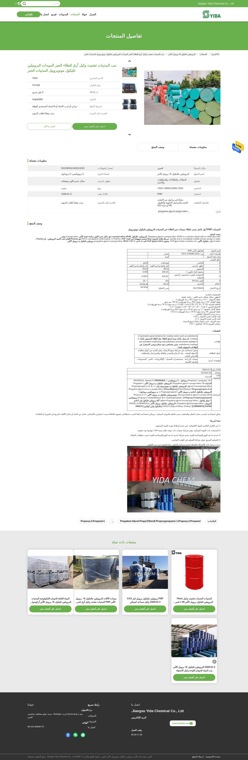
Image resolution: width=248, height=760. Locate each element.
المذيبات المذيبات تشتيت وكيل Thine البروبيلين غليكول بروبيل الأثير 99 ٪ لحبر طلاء (194, 600)
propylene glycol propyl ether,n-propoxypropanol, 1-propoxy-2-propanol (160, 521)
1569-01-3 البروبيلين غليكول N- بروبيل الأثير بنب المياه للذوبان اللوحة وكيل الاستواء (194, 669)
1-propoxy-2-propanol (93, 521)
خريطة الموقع (198, 756)
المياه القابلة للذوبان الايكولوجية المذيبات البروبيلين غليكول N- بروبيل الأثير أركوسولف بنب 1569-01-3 (50, 600)
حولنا (84, 14)
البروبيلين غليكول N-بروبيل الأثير (181, 54)
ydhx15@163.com (180, 723)
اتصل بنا (44, 14)
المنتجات (75, 14)
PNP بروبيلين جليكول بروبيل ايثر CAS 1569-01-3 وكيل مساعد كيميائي (145, 600)
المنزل (92, 14)
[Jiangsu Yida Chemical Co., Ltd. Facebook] (68, 735)
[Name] (24, 3)
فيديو (54, 14)
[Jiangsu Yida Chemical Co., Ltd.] (218, 14)
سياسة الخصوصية (213, 756)
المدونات (63, 14)
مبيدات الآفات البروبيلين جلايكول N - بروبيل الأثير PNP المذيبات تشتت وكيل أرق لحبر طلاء (96, 600)
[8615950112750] (83, 735)
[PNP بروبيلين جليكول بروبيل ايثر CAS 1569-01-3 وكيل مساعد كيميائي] (145, 572)
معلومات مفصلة (198, 147)
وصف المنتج (157, 147)
